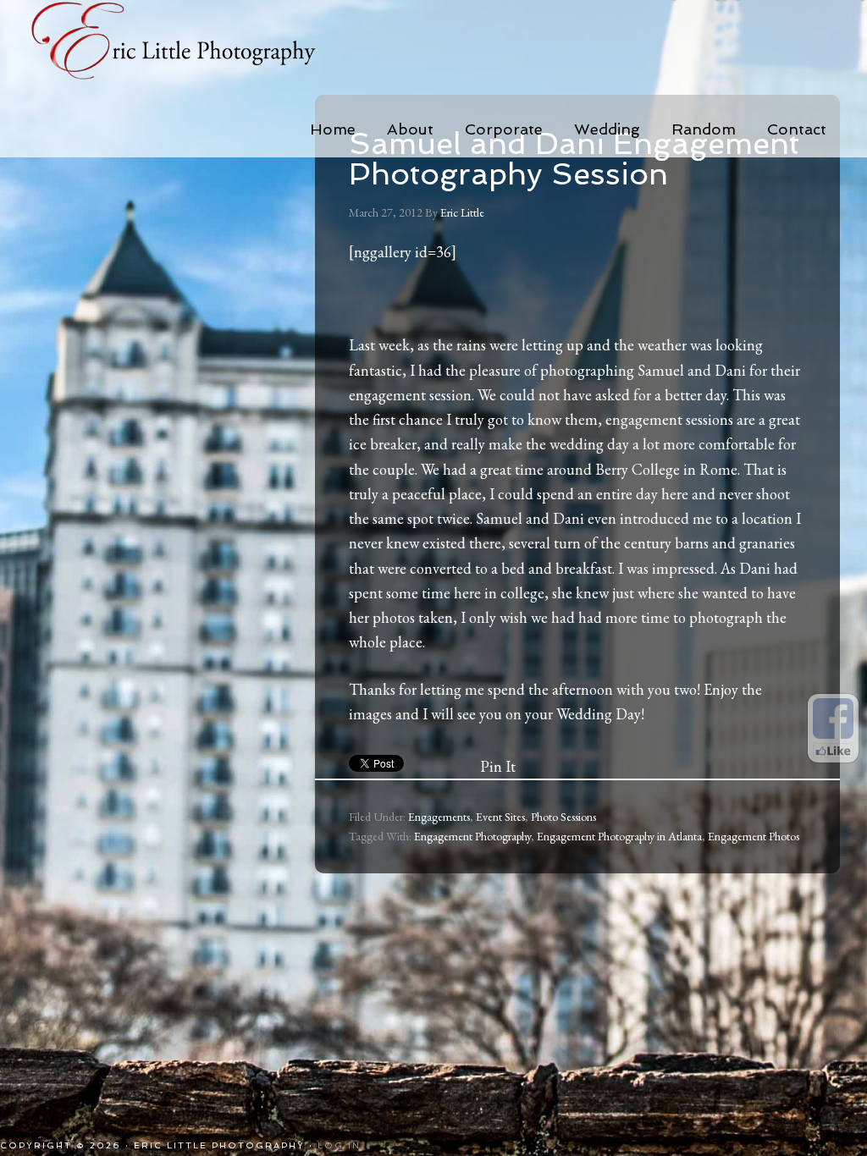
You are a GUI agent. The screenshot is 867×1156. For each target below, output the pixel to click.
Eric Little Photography (196, 42)
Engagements (439, 816)
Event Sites (500, 816)
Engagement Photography (472, 836)
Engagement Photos (753, 836)
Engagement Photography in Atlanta (619, 836)
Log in (339, 1145)
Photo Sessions (563, 816)
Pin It (498, 766)
